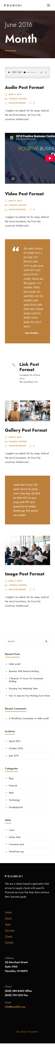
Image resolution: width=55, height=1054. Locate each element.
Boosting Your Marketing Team (23, 688)
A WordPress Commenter (21, 718)
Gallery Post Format (26, 430)
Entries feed (14, 837)
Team (8, 924)
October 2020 (16, 748)
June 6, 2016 (15, 94)
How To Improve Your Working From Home (29, 695)
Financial (13, 785)
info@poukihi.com (15, 1007)
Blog (11, 778)
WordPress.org (16, 851)
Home (8, 912)
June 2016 (14, 755)
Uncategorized (17, 103)
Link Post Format (29, 367)
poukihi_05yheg (18, 99)
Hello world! (15, 664)
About (8, 918)
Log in (12, 830)
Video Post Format (24, 194)
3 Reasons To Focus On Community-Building (26, 680)
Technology (14, 800)
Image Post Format (24, 574)
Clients (8, 936)
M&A (11, 792)
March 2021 (14, 741)
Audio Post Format (24, 87)
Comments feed (16, 844)
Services (9, 930)
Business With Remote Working (24, 671)
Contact (9, 942)
